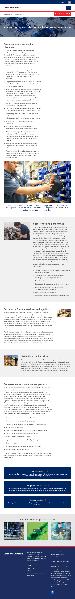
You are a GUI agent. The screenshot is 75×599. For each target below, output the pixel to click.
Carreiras (29, 570)
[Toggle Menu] (68, 8)
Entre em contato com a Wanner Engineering (36, 574)
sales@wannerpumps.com (38, 558)
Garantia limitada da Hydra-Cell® (60, 561)
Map (45, 556)
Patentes (29, 565)
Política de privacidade (57, 554)
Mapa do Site (31, 568)
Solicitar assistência (62, 13)
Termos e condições (56, 552)
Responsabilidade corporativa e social (60, 558)
